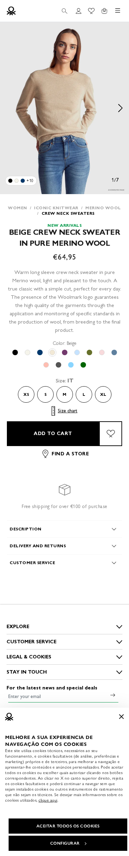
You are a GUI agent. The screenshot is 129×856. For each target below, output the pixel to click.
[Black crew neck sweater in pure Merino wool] (10, 181)
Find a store (70, 454)
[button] (64, 108)
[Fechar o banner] (121, 716)
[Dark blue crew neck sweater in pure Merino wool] (23, 181)
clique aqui (48, 800)
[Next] (120, 108)
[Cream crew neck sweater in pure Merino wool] (16, 181)
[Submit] (112, 694)
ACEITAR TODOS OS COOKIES (68, 826)
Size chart (67, 411)
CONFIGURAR (65, 843)
